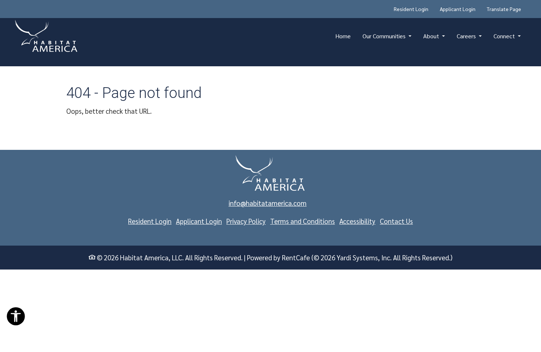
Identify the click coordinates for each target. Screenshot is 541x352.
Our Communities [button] (385, 36)
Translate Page (504, 9)
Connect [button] (505, 36)
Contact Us (396, 221)
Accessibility (357, 221)
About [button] (432, 36)
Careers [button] (467, 36)
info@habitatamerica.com (268, 202)
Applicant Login (460, 8)
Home (343, 36)
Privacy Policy (246, 221)
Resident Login (414, 8)
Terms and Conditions (302, 221)
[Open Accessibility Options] (16, 318)
